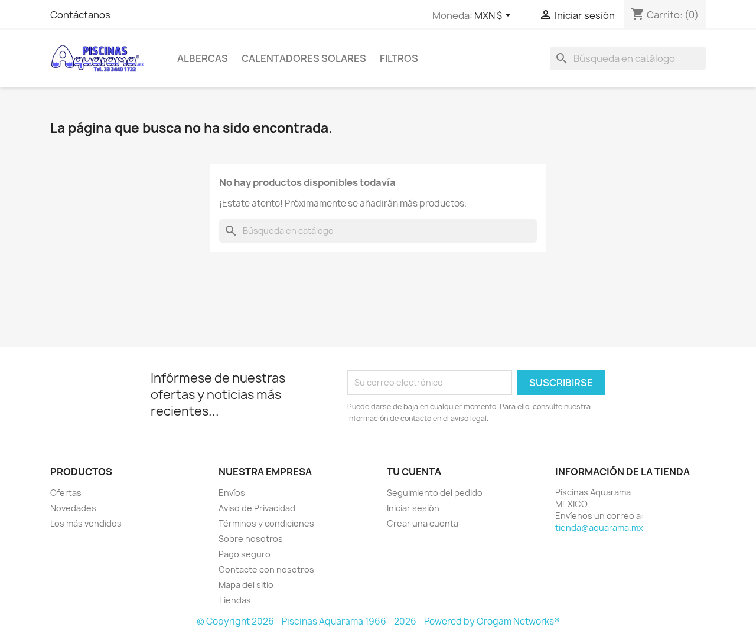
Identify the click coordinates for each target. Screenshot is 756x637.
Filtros (399, 58)
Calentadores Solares (304, 58)
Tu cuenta (414, 471)
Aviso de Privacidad (257, 508)
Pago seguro (245, 554)
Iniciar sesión (413, 508)
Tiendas (235, 600)
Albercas (202, 58)
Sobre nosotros (251, 538)
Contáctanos (80, 14)
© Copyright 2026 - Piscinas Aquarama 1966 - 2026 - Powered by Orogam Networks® (378, 621)
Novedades (73, 508)
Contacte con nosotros (266, 569)
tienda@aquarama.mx (599, 527)
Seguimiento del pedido (435, 492)
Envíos (232, 492)
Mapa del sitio (246, 584)
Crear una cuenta (422, 523)
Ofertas (66, 492)
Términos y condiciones (266, 523)
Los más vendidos (86, 523)
